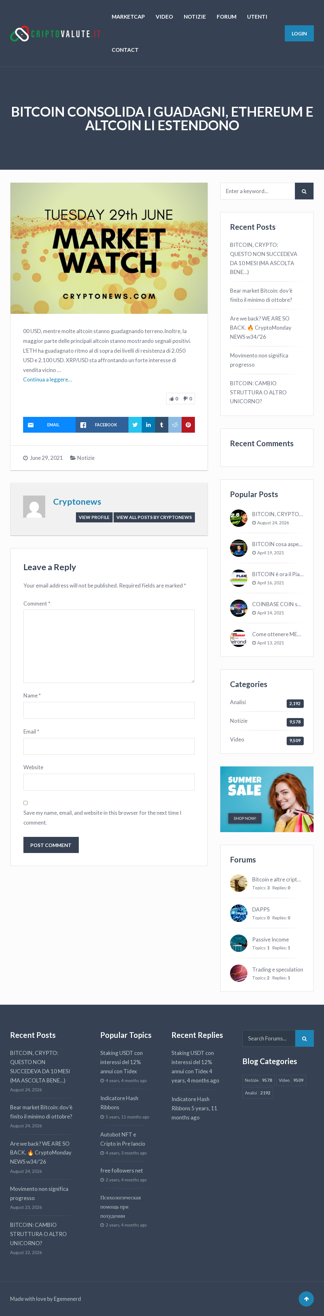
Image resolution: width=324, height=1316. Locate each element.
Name (32, 695)
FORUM (226, 16)
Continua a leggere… (47, 379)
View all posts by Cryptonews (154, 517)
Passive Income (270, 939)
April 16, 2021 (270, 582)
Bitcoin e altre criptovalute (283, 879)
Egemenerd (67, 1298)
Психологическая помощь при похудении (120, 1206)
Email (31, 731)
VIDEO (164, 16)
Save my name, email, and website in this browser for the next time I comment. (102, 817)
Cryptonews (77, 501)
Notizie (86, 457)
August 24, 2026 (273, 522)
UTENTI (257, 16)
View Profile (94, 517)
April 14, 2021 (270, 612)
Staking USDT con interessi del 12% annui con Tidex (121, 1062)
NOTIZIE (195, 16)
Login (299, 33)
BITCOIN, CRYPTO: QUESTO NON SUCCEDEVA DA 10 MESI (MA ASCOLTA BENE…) (263, 258)
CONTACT (125, 49)
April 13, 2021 (270, 642)
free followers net (121, 1170)
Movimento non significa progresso (259, 360)
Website (33, 767)
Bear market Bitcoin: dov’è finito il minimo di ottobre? (261, 295)
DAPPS (261, 909)
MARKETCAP (128, 16)
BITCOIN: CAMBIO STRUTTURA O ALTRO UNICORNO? (258, 392)
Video (237, 739)
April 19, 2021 (270, 552)
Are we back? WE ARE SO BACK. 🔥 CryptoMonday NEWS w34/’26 (260, 327)
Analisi (238, 702)
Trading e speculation (277, 969)
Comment (36, 603)
